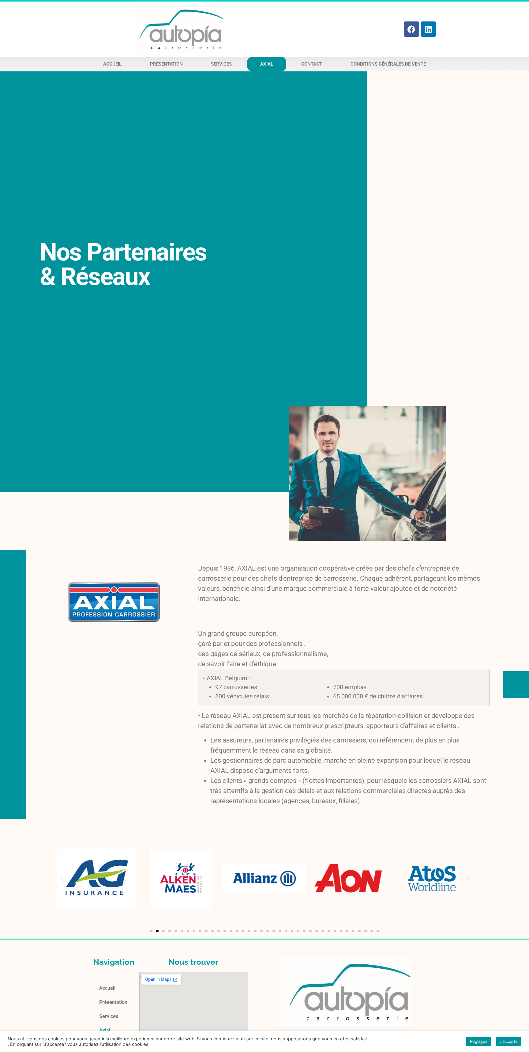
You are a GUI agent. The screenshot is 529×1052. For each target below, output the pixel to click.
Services (221, 64)
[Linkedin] (428, 29)
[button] (62, 879)
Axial (266, 64)
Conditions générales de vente (388, 64)
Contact (311, 64)
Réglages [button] (478, 1041)
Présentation (166, 64)
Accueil (112, 64)
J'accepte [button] (508, 1041)
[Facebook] (411, 29)
